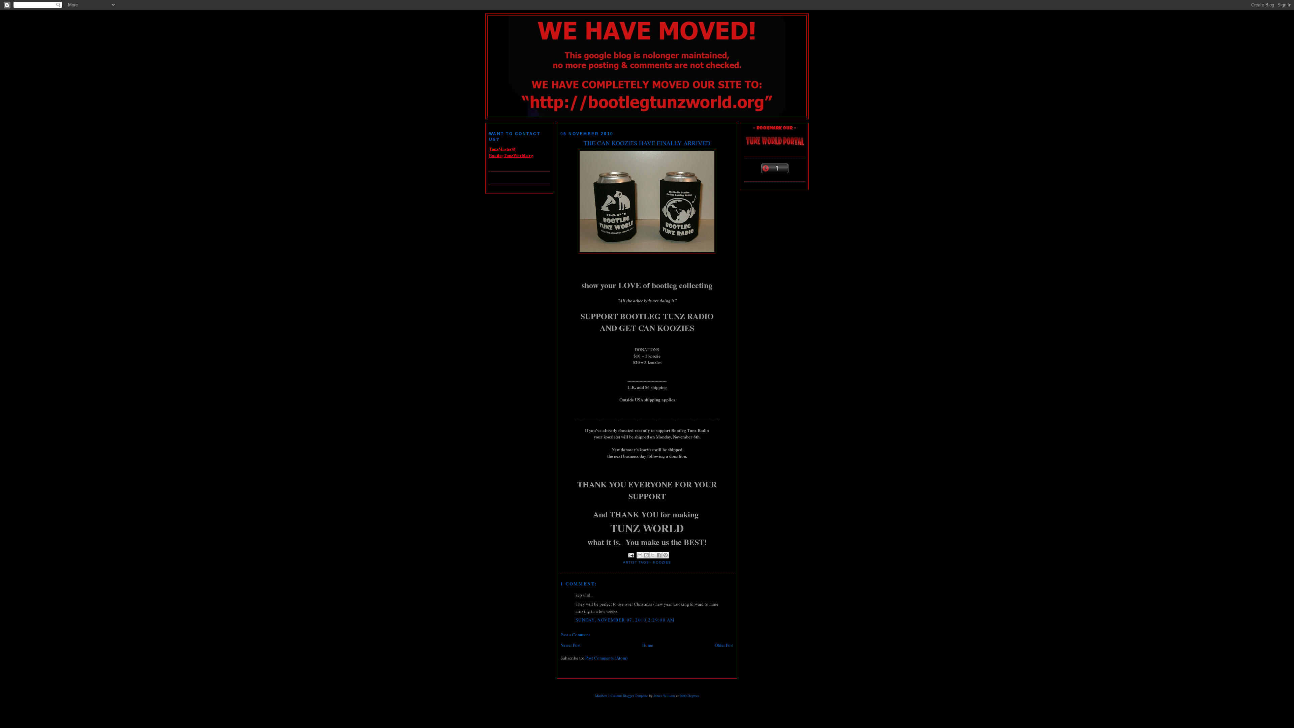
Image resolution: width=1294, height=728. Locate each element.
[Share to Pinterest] (665, 555)
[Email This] (640, 555)
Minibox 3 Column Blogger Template (621, 695)
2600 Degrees (689, 695)
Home (647, 645)
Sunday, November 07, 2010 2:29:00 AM (625, 620)
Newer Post (570, 645)
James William (664, 695)
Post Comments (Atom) (606, 658)
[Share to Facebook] (659, 555)
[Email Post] (631, 555)
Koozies (662, 562)
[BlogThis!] (646, 555)
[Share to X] (652, 555)
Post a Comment (575, 635)
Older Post (724, 645)
